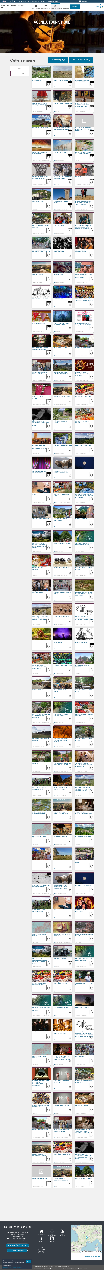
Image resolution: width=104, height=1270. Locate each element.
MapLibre (97, 1251)
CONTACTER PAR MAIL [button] (18, 1250)
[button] (41, 77)
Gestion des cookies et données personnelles (12, 1267)
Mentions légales (39, 1266)
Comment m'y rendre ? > (92, 1257)
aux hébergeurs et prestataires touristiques (43, 1268)
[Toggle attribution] (101, 1252)
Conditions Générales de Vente (62, 1266)
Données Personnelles (49, 1266)
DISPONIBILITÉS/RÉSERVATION (17, 1245)
